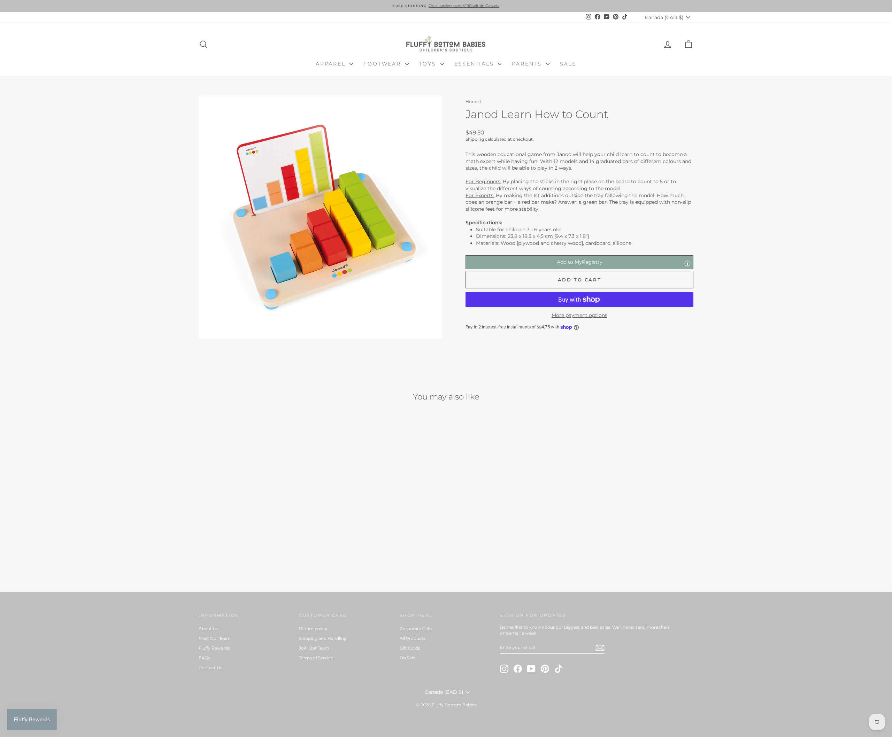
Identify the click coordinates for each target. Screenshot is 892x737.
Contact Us (210, 667)
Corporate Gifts (416, 628)
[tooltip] (687, 263)
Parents (528, 64)
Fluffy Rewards (214, 648)
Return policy (313, 628)
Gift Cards (410, 648)
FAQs (204, 657)
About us (208, 628)
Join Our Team (314, 648)
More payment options (579, 315)
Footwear (383, 64)
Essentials (475, 64)
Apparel (332, 64)
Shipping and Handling (323, 638)
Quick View (257, 529)
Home (472, 101)
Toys (429, 64)
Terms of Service (316, 657)
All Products (412, 638)
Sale (568, 64)
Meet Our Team (215, 638)
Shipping (475, 139)
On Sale (407, 657)
